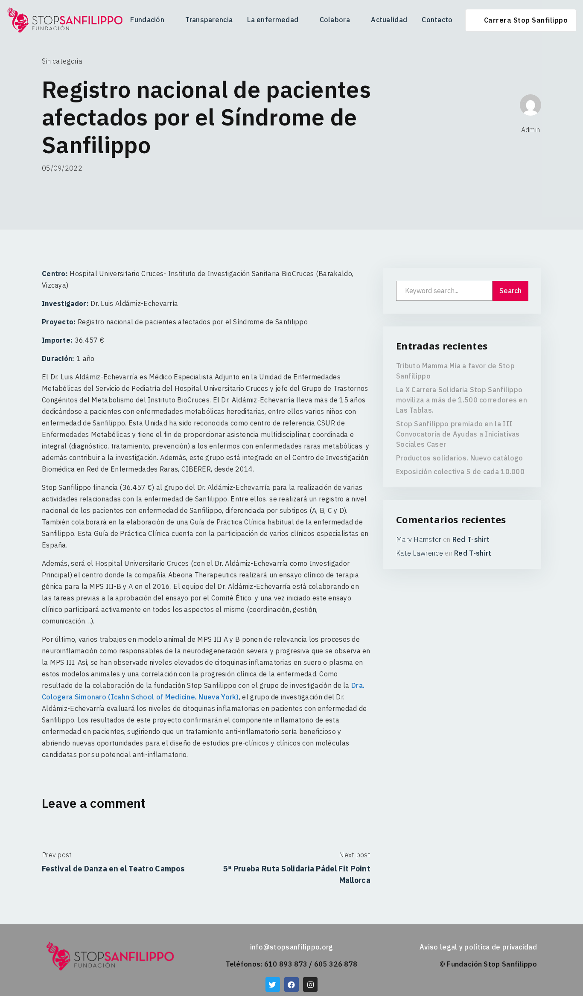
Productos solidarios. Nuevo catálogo (459, 458)
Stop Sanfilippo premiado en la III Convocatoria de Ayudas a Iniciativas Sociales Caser (458, 433)
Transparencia (209, 19)
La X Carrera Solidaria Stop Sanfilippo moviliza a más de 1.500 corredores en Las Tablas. (461, 399)
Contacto (437, 19)
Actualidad (389, 19)
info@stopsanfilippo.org (291, 947)
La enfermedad (272, 19)
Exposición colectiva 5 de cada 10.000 (460, 471)
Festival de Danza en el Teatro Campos (113, 869)
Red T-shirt (471, 539)
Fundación (147, 19)
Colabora (335, 19)
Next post (354, 854)
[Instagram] (310, 984)
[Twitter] (272, 984)
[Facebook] (291, 984)
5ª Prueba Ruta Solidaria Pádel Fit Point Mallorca (296, 874)
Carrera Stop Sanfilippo (526, 20)
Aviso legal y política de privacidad (478, 947)
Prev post (57, 854)
